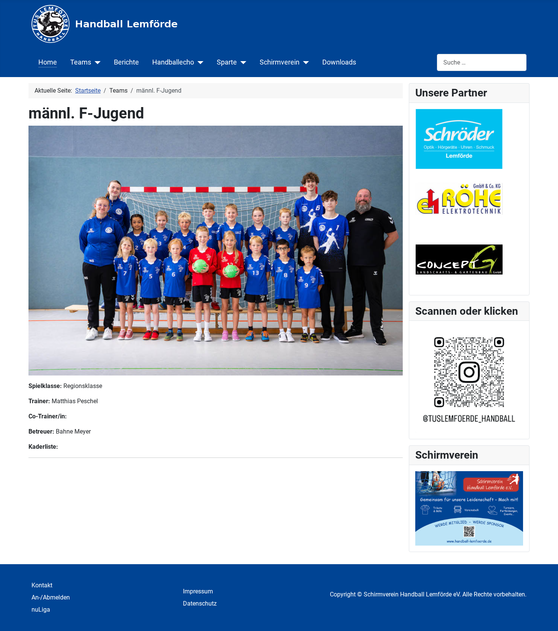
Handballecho (173, 62)
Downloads (339, 62)
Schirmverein (279, 62)
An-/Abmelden (51, 597)
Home (47, 62)
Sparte (227, 62)
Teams (80, 62)
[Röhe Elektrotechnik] (459, 198)
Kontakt (42, 585)
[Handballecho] (198, 62)
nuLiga (41, 609)
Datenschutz (200, 603)
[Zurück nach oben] (545, 617)
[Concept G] (459, 258)
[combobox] (481, 62)
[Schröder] (459, 138)
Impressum (198, 591)
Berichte (126, 62)
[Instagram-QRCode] (469, 379)
